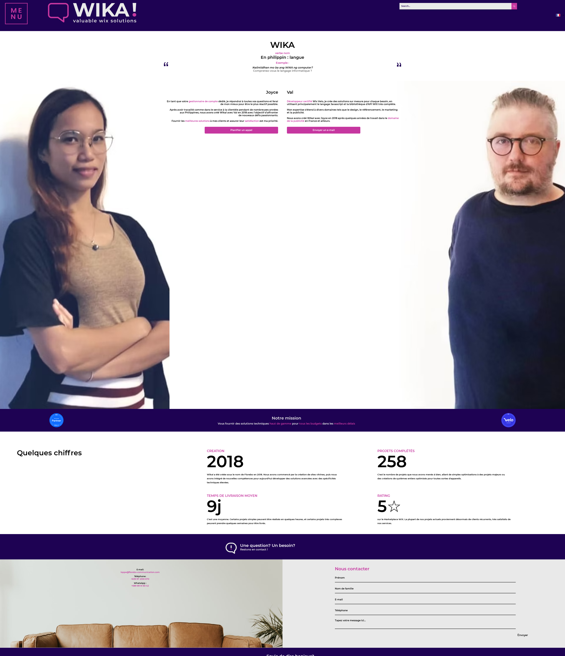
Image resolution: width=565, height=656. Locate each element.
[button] (16, 13)
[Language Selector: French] (559, 15)
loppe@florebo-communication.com (140, 572)
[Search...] (514, 6)
